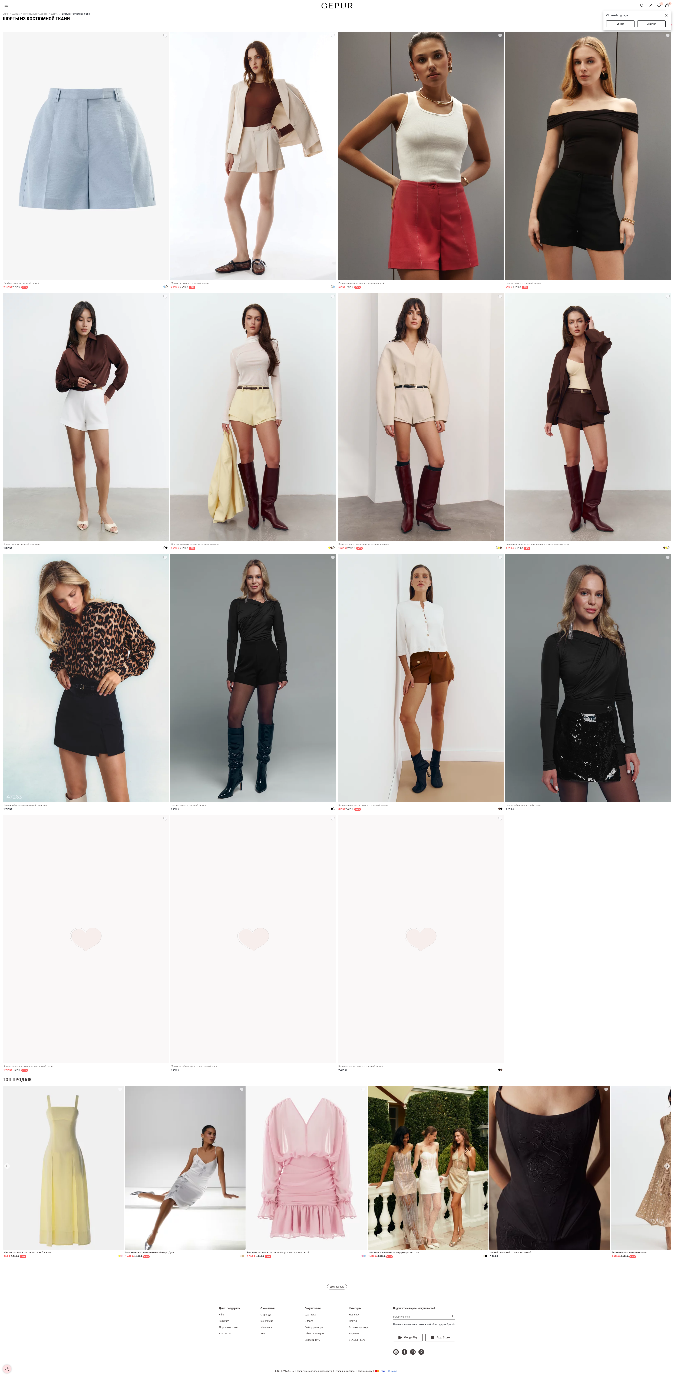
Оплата (309, 1320)
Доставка (310, 1314)
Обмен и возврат (314, 1333)
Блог (263, 1333)
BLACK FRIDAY (357, 1339)
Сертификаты (313, 1339)
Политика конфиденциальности (314, 1371)
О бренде (265, 1314)
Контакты (225, 1333)
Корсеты (354, 1333)
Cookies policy (365, 1371)
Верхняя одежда (358, 1327)
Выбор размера (314, 1327)
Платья (353, 1320)
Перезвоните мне (229, 1327)
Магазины (266, 1327)
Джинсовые (337, 1286)
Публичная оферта (345, 1371)
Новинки (354, 1314)
